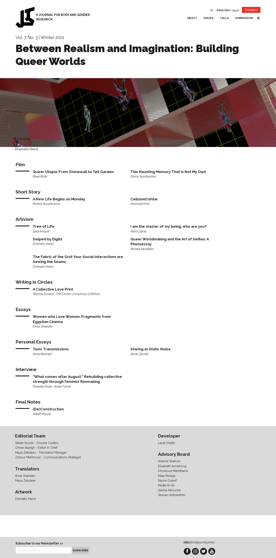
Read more (78, 174)
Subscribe (80, 550)
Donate (252, 10)
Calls (224, 18)
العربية (235, 10)
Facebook (187, 551)
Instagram (195, 551)
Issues (208, 18)
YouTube (211, 551)
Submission (244, 18)
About (192, 18)
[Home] (25, 17)
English (223, 10)
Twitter (203, 551)
